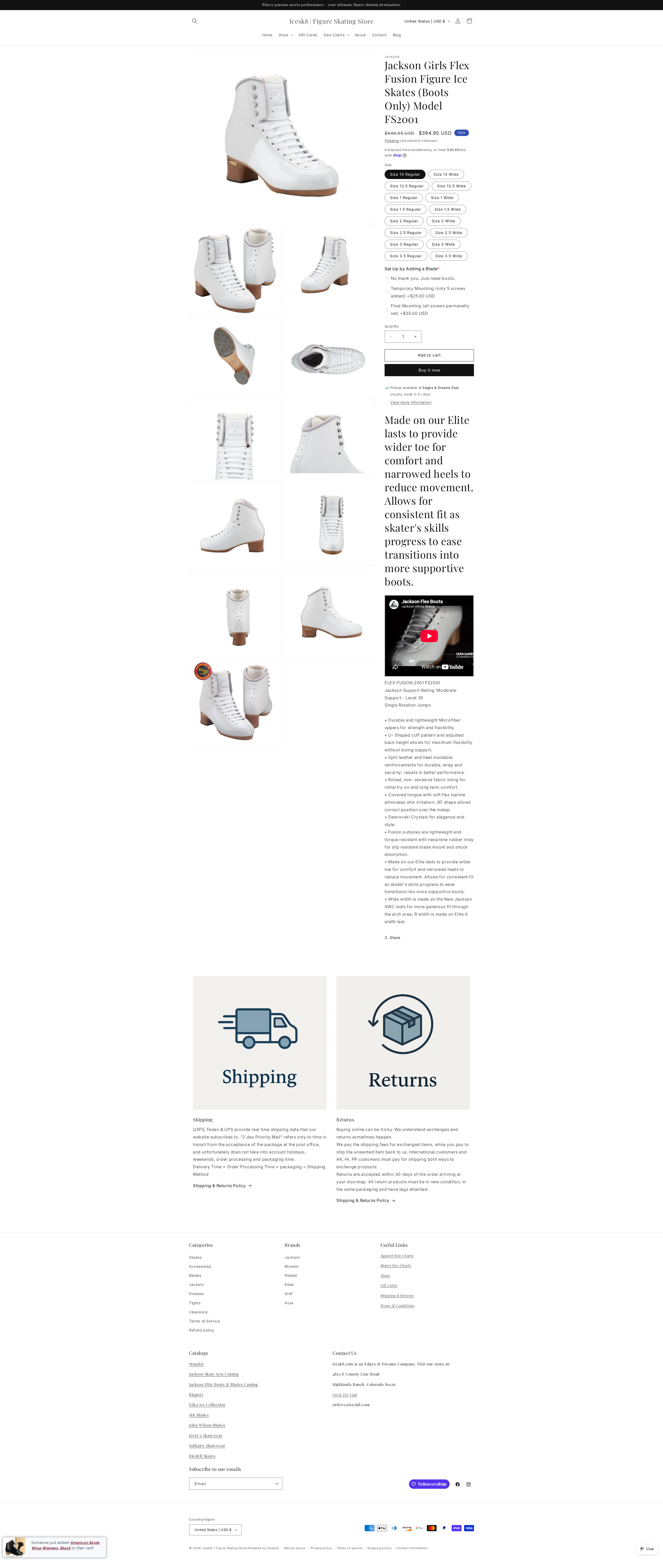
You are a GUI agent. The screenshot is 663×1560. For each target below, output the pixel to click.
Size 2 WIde (443, 221)
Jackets (196, 1284)
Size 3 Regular (404, 244)
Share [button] (395, 937)
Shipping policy (379, 1548)
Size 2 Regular (404, 221)
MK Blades (199, 1414)
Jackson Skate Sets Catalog (214, 1374)
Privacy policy (321, 1548)
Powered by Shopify (263, 1548)
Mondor (292, 1266)
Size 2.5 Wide (448, 232)
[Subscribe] (276, 1484)
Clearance (198, 1312)
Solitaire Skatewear (207, 1445)
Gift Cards (389, 1285)
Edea (289, 1284)
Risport (196, 1394)
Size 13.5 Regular (407, 186)
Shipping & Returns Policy (219, 1185)
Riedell (291, 1275)
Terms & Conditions (397, 1305)
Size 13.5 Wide (451, 186)
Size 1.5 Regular (405, 209)
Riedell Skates (202, 1455)
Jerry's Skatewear (205, 1435)
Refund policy (201, 1330)
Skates (195, 1257)
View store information (410, 402)
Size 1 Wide (442, 197)
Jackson (292, 1257)
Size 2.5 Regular (406, 232)
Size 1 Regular (403, 197)
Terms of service (349, 1548)
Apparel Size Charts (397, 1255)
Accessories (200, 1266)
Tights (195, 1303)
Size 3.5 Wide (448, 256)
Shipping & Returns (397, 1295)
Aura (289, 1303)
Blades (195, 1275)
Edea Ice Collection (207, 1404)
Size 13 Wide (446, 174)
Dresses (196, 1293)
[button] (194, 21)
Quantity (392, 326)
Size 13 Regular (405, 174)
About (385, 1275)
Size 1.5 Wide (448, 209)
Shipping (392, 141)
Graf (288, 1293)
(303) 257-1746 (345, 1394)
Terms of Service (204, 1321)
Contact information (412, 1548)
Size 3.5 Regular (406, 256)
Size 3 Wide (443, 244)
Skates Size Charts (395, 1265)
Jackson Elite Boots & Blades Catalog (223, 1384)
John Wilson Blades (207, 1425)
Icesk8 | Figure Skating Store (225, 1548)
